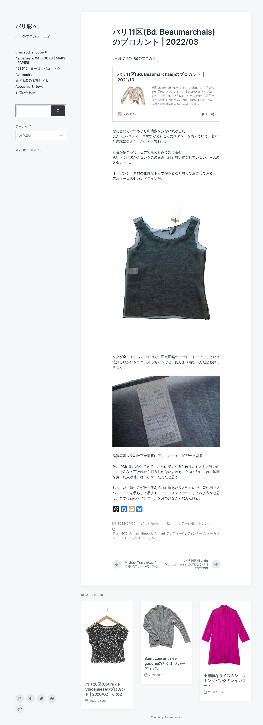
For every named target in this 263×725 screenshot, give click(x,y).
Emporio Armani (153, 533)
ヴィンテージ (196, 533)
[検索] (58, 110)
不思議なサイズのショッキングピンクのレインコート (225, 680)
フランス (134, 538)
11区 (115, 533)
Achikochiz (23, 75)
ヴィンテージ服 (183, 523)
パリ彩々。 (29, 26)
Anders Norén (173, 717)
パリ (123, 538)
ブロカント (203, 523)
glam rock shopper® (31, 52)
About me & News (29, 87)
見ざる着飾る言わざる (31, 81)
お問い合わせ (25, 93)
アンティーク (176, 533)
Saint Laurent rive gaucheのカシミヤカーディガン (164, 663)
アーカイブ (23, 126)
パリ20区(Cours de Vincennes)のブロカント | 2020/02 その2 (105, 689)
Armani (134, 533)
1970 (123, 533)
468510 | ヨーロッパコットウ (37, 68)
